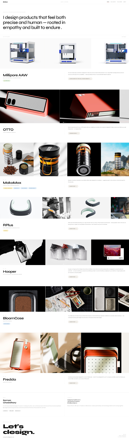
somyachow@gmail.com (8, 437)
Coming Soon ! (73, 133)
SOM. (5, 2)
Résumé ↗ (11, 410)
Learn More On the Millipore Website (80, 78)
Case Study (73, 186)
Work (108, 1)
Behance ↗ (18, 410)
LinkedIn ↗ (5, 410)
